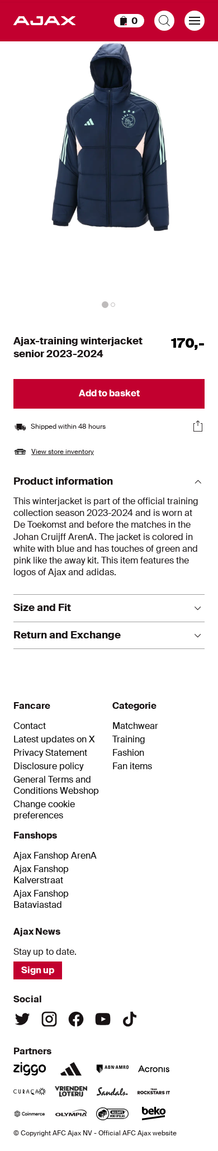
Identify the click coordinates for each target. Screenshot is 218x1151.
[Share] (198, 426)
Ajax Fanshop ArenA (55, 855)
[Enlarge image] (109, 176)
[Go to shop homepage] (44, 20)
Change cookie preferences (44, 810)
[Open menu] (194, 21)
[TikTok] (130, 1019)
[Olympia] (71, 1113)
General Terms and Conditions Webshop (56, 785)
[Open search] (164, 21)
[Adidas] (71, 1069)
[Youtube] (103, 1019)
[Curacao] (29, 1091)
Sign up (37, 970)
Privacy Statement (50, 753)
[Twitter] (22, 1019)
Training (128, 739)
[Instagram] (49, 1019)
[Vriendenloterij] (71, 1091)
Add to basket (109, 393)
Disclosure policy (48, 766)
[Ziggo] (29, 1069)
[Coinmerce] (29, 1113)
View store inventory (62, 451)
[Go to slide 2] (113, 304)
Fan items (132, 766)
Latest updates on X (54, 739)
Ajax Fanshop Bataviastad (41, 899)
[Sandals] (112, 1091)
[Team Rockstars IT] (154, 1091)
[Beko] (154, 1113)
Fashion (128, 753)
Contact (29, 726)
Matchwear (135, 726)
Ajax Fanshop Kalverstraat (41, 875)
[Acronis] (154, 1069)
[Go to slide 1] (105, 304)
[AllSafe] (112, 1113)
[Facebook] (76, 1019)
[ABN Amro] (112, 1069)
